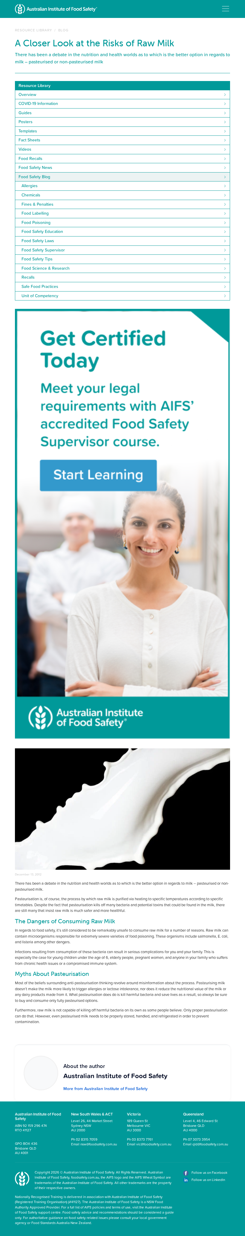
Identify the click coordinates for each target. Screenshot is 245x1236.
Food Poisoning (36, 222)
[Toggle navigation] (225, 8)
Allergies (30, 186)
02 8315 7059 (86, 1139)
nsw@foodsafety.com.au (98, 1144)
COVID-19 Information (38, 103)
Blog (63, 30)
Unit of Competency (40, 296)
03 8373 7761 (142, 1139)
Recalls (28, 277)
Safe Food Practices (40, 286)
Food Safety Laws (38, 241)
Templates (28, 131)
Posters (26, 122)
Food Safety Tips (37, 259)
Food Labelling (35, 213)
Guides (25, 113)
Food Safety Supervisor (43, 250)
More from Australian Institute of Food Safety (105, 1089)
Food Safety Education (42, 231)
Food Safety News (35, 167)
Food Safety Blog (34, 177)
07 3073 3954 (199, 1139)
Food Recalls (30, 158)
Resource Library (33, 30)
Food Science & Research (46, 268)
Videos (25, 149)
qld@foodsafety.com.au (210, 1144)
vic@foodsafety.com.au (153, 1144)
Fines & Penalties (37, 204)
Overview (27, 94)
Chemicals (31, 195)
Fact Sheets (29, 140)
